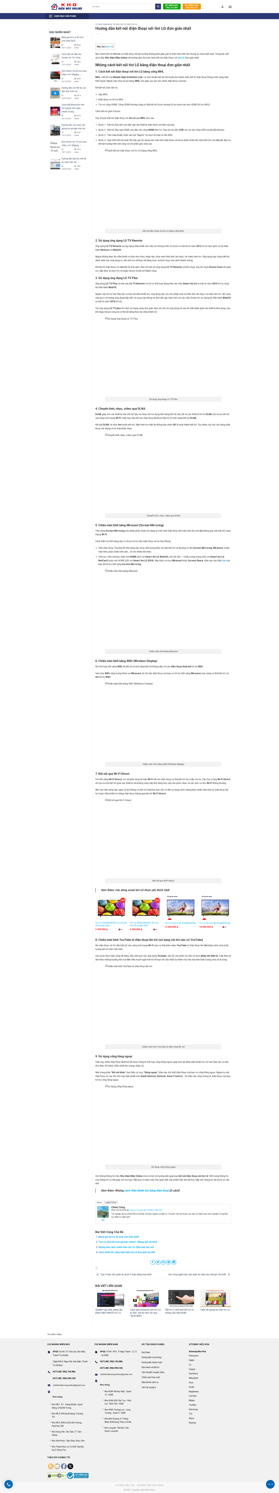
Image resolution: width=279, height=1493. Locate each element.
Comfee (192, 1396)
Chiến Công (118, 1207)
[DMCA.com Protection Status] (56, 1475)
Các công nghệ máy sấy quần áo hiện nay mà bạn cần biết (197, 1274)
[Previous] (95, 916)
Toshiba (192, 1405)
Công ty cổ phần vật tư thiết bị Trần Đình (145, 1210)
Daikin (191, 1360)
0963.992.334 (192, 6)
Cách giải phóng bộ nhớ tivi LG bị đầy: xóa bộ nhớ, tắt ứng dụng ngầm (145, 1312)
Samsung (193, 1409)
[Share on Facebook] (152, 1262)
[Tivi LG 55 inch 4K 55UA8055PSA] (215, 908)
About (99, 1202)
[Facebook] (103, 1220)
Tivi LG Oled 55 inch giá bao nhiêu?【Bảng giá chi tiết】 (128, 1242)
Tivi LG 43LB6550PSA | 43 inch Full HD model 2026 (144, 924)
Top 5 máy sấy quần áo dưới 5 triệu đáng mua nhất (125, 1274)
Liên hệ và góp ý (149, 1387)
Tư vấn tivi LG (130, 24)
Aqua (191, 1418)
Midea (192, 1400)
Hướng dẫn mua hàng (151, 1357)
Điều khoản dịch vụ (150, 1382)
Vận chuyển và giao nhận (153, 1372)
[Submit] (158, 6)
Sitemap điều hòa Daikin (150, 1485)
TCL (191, 1414)
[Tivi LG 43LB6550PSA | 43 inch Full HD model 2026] (146, 908)
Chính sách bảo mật (151, 1377)
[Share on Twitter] (158, 1262)
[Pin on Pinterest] (168, 1262)
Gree (191, 1382)
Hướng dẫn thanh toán (152, 1362)
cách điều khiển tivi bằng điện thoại (146, 1190)
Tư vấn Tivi (118, 24)
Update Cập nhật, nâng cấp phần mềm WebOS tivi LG (108, 1311)
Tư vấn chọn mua (103, 24)
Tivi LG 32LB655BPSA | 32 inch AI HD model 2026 (111, 924)
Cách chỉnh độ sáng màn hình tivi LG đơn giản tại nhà (126, 1252)
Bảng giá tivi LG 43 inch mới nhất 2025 (118, 1236)
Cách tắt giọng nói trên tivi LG (215, 1309)
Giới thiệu (146, 1352)
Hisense (192, 1423)
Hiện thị (109, 46)
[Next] (231, 916)
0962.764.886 (171, 6)
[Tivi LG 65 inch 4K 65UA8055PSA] (180, 908)
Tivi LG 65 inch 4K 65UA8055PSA (180, 923)
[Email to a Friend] (163, 1262)
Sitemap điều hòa (125, 1485)
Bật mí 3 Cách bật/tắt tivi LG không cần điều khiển (179, 1311)
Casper (192, 1369)
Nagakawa (194, 1391)
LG (190, 1365)
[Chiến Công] (103, 1211)
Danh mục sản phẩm (65, 16)
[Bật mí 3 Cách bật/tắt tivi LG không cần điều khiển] (180, 1298)
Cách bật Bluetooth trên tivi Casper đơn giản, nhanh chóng (73, 108)
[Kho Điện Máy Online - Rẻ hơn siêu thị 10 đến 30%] (66, 6)
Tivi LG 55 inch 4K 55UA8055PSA (214, 923)
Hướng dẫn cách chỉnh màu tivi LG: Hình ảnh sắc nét (126, 1247)
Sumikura (193, 1373)
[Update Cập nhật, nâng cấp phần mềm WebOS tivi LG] (110, 1298)
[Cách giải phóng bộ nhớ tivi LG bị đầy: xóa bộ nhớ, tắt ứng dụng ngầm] (145, 1298)
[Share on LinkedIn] (173, 1262)
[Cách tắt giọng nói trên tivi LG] (215, 1298)
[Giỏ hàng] (230, 6)
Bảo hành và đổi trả (150, 1367)
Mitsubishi (193, 1378)
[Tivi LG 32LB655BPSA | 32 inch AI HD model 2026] (111, 908)
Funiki (191, 1387)
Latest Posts (111, 1202)
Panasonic (193, 1356)
